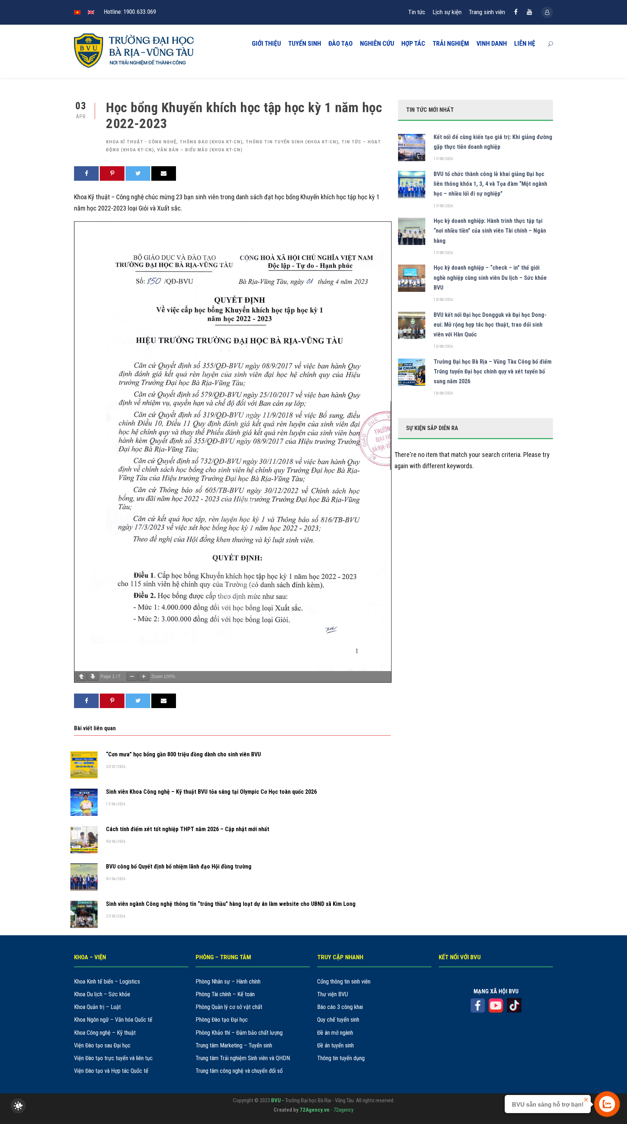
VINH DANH (491, 43)
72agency (343, 1110)
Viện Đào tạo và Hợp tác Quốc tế (111, 1070)
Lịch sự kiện (447, 12)
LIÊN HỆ (524, 43)
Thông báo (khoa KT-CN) (211, 141)
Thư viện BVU (332, 994)
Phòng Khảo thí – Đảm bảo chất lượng (239, 1032)
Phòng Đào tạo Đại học (222, 1019)
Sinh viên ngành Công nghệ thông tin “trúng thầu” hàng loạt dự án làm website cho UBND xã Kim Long (231, 903)
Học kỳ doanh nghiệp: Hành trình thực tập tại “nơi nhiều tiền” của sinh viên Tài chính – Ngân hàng (490, 230)
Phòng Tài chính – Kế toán (225, 994)
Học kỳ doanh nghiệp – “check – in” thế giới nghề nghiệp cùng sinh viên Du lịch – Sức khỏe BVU (490, 277)
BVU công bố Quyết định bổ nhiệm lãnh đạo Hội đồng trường (178, 866)
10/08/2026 (443, 393)
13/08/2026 (443, 299)
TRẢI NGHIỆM (451, 43)
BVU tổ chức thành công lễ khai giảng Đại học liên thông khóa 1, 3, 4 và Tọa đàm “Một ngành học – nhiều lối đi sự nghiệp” (490, 184)
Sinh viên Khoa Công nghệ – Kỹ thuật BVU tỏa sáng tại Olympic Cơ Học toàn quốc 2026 (211, 791)
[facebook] (516, 12)
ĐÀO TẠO (340, 43)
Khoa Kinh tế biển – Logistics (107, 981)
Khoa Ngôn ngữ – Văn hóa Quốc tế (113, 1019)
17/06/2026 (115, 804)
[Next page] (92, 677)
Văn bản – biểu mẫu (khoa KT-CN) (199, 149)
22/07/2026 (115, 766)
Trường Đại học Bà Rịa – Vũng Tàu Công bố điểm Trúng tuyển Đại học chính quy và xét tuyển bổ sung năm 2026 (493, 371)
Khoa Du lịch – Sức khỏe (102, 994)
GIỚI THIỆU (266, 43)
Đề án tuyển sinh (335, 1045)
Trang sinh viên (487, 12)
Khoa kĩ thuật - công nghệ (141, 141)
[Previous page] (81, 677)
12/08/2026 (443, 346)
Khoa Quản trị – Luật (97, 1007)
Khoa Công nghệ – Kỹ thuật (105, 1032)
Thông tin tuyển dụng (341, 1058)
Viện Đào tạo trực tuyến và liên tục (113, 1058)
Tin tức (416, 12)
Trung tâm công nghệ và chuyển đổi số (239, 1070)
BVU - (278, 1100)
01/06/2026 (115, 878)
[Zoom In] (143, 677)
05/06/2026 (115, 841)
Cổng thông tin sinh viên (343, 981)
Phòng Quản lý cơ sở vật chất (229, 1007)
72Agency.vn (314, 1110)
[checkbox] (18, 1106)
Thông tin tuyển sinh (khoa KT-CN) (292, 141)
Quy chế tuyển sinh (338, 1019)
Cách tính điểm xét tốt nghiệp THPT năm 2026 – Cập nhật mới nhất (187, 829)
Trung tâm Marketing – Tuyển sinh (234, 1045)
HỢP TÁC (413, 43)
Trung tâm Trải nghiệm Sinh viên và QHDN (243, 1058)
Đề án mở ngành (335, 1032)
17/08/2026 (443, 158)
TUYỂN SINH (304, 43)
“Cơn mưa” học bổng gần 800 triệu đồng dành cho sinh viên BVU (183, 754)
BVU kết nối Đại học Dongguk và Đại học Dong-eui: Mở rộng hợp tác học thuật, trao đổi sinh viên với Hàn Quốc (490, 324)
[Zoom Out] (132, 677)
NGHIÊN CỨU (377, 43)
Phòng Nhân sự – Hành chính (228, 981)
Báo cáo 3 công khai (340, 1007)
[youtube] (529, 12)
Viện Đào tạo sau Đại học (102, 1045)
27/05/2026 (115, 916)
